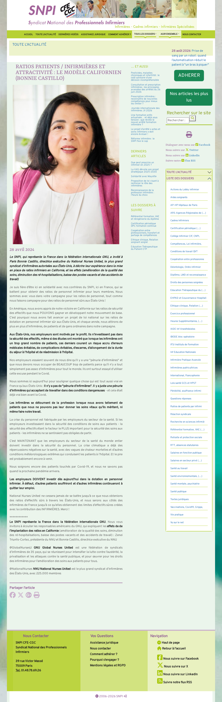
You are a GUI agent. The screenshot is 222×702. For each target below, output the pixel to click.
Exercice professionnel (182, 313)
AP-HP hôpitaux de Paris (183, 205)
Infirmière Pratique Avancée (185, 359)
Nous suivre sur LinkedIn (180, 674)
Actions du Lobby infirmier (184, 189)
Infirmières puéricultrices (184, 367)
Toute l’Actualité (46, 34)
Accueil (28, 34)
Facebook (204, 145)
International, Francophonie (185, 375)
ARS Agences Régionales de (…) (188, 213)
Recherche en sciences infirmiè (187, 421)
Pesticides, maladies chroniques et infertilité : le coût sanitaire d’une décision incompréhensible (145, 76)
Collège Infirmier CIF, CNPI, (185, 236)
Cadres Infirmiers (179, 220)
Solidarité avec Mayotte (144, 176)
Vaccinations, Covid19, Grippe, (186, 507)
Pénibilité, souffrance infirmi (185, 390)
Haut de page (170, 643)
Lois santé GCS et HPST (183, 383)
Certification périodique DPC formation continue (143, 225)
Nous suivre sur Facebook (181, 659)
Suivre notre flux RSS (177, 682)
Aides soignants (178, 197)
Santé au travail (179, 468)
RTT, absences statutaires (184, 445)
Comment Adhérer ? (119, 34)
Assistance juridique (93, 34)
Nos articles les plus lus (189, 97)
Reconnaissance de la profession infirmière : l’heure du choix (142, 193)
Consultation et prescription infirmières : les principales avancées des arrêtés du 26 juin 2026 (145, 88)
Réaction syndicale (180, 414)
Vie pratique (176, 514)
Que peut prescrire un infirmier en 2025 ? (142, 163)
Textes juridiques (179, 499)
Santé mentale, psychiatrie (184, 483)
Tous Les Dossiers (144, 34)
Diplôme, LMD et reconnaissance (188, 274)
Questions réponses (180, 398)
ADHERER (189, 75)
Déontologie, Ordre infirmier (185, 267)
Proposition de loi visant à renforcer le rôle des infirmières (145, 183)
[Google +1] (29, 596)
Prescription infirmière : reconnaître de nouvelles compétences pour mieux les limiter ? (144, 100)
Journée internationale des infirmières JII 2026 (145, 109)
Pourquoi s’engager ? (104, 660)
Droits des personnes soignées (186, 282)
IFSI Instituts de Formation (184, 344)
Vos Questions (101, 636)
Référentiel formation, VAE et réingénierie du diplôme (145, 217)
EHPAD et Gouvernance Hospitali (188, 298)
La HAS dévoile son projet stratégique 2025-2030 (145, 170)
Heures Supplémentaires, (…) (186, 321)
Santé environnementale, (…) (186, 476)
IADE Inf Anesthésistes (182, 329)
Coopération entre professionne (187, 259)
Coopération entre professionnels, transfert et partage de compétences (145, 233)
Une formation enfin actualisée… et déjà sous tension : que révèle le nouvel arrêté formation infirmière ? (144, 120)
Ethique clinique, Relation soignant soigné (144, 241)
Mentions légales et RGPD (108, 665)
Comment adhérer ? (103, 654)
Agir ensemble (169, 34)
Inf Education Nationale (183, 352)
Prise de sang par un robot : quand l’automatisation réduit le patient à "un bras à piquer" (92, 51)
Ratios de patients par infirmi (186, 406)
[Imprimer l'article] (37, 596)
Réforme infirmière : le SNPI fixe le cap (143, 140)
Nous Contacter (36, 636)
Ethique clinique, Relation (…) (186, 305)
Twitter (194, 150)
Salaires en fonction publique (186, 452)
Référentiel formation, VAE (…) (187, 429)
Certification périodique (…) (185, 228)
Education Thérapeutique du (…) (188, 290)
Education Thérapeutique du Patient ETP (144, 248)
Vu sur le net (177, 522)
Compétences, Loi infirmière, (186, 243)
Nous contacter (192, 34)
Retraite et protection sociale (186, 437)
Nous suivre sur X (175, 666)
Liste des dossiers (180, 178)
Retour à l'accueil (174, 648)
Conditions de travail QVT (184, 251)
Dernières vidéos (68, 34)
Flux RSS (190, 160)
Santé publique (178, 491)
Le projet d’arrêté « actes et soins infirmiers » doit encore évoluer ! (145, 132)
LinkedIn (193, 155)
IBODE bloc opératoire (182, 336)
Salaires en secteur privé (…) (186, 460)
